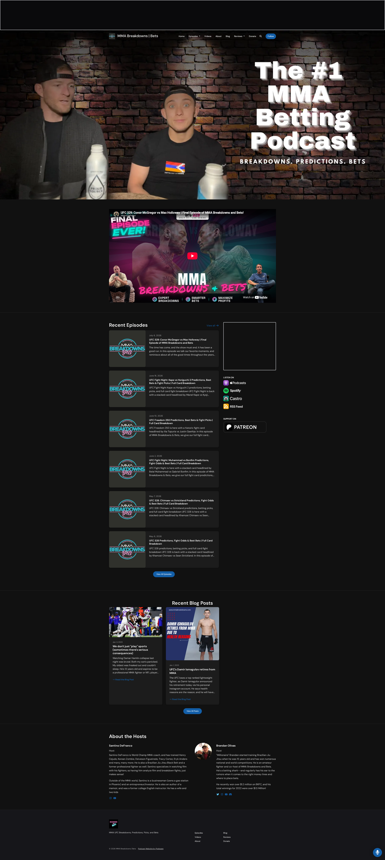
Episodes (193, 36)
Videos (207, 36)
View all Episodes (163, 574)
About (219, 36)
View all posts (193, 711)
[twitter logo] (218, 794)
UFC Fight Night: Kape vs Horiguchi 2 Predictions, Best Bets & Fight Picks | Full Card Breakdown (180, 381)
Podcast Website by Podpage (150, 849)
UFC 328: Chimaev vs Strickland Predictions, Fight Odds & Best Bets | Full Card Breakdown (181, 502)
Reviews (238, 36)
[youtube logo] (114, 798)
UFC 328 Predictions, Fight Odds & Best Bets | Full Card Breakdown (181, 542)
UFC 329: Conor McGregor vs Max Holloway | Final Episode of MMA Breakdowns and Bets (177, 341)
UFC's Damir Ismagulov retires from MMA (192, 671)
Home (182, 36)
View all (211, 325)
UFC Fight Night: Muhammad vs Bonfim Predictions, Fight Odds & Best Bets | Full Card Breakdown (179, 462)
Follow (271, 36)
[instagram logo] (111, 798)
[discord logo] (230, 794)
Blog (228, 36)
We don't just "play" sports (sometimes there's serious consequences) (130, 650)
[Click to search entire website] (260, 36)
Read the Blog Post (124, 679)
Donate (252, 36)
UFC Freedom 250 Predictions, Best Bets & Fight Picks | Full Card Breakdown (181, 422)
